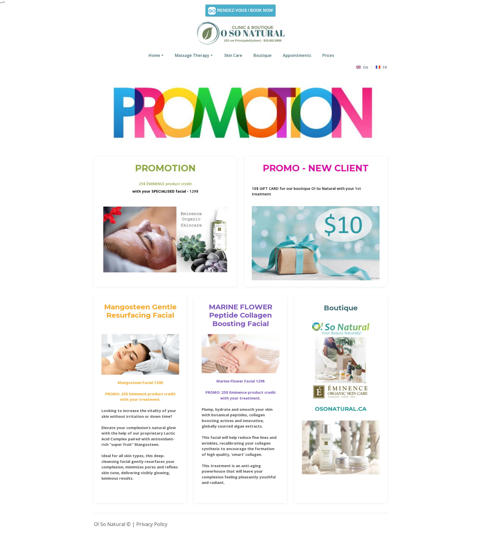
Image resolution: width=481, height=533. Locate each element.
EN (365, 67)
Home (154, 55)
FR (385, 67)
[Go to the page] (240, 33)
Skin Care (233, 55)
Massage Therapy (192, 55)
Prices (328, 55)
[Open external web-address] (341, 360)
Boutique (263, 55)
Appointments (297, 55)
